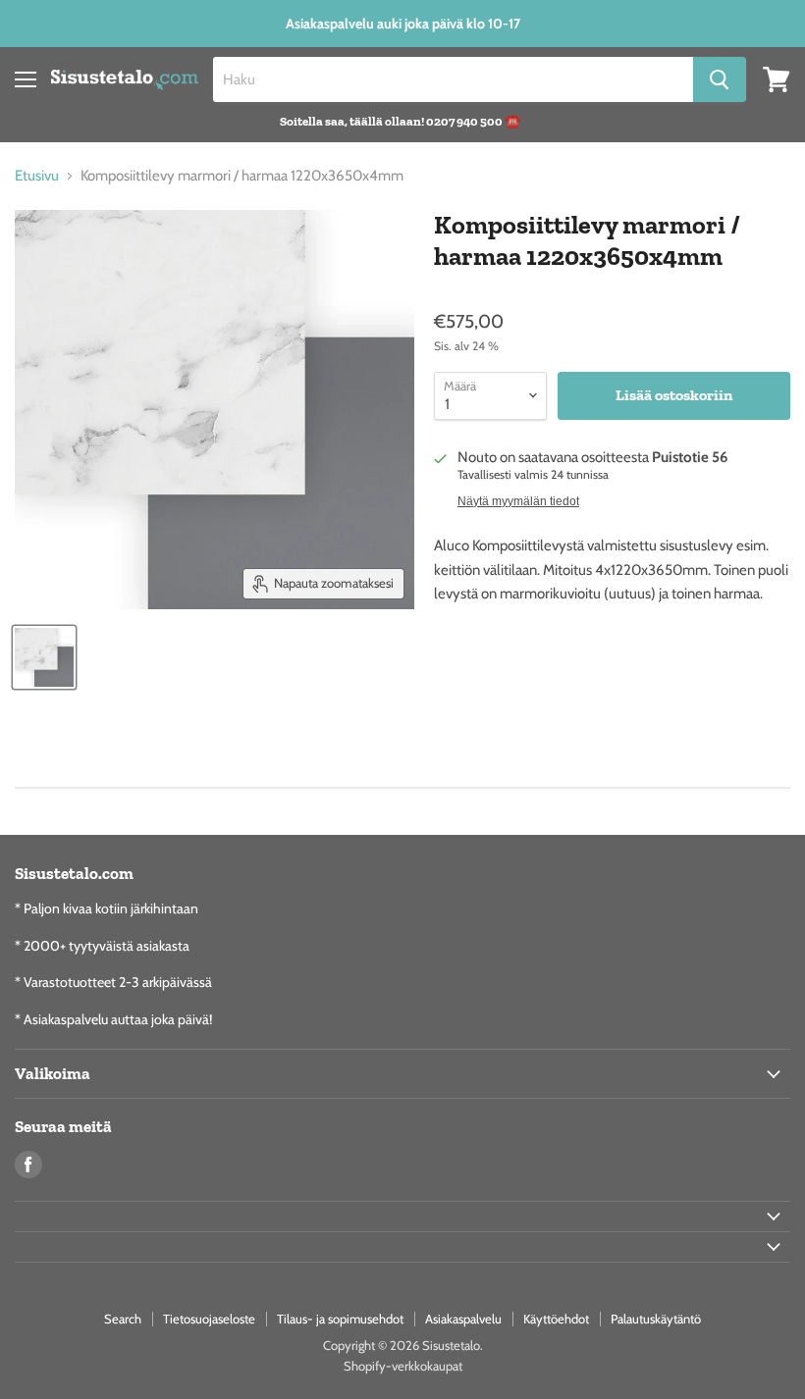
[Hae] (719, 79)
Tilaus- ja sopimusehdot (340, 1318)
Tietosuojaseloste (209, 1318)
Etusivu (37, 176)
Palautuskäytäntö (656, 1318)
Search (122, 1318)
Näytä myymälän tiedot (518, 501)
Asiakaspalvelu (463, 1318)
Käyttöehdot (556, 1318)
